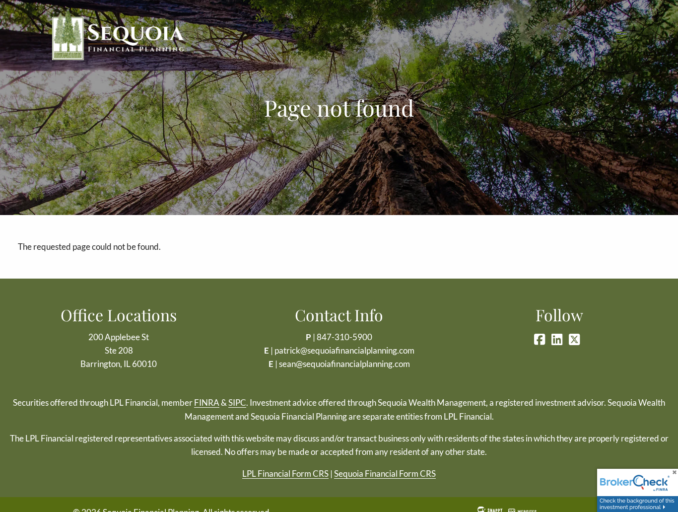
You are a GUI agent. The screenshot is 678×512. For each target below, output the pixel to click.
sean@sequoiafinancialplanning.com (344, 364)
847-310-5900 (344, 337)
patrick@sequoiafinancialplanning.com (344, 350)
